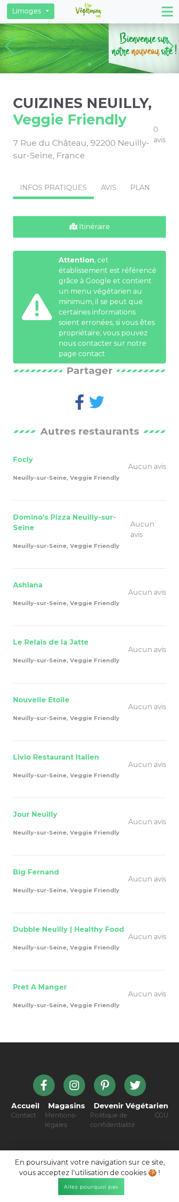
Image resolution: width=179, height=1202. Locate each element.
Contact (23, 1115)
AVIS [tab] (108, 187)
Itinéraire (93, 227)
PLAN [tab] (140, 187)
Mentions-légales (61, 1120)
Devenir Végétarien (131, 1105)
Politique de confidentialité (112, 1120)
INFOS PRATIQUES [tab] (53, 187)
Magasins (66, 1105)
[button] (30, 11)
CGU (161, 1115)
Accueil (25, 1105)
